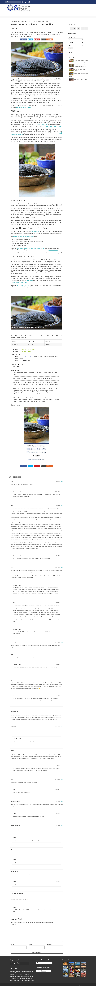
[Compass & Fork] (19, 8)
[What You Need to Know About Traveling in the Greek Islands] (65, 967)
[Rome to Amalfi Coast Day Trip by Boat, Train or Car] (71, 963)
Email (31, 944)
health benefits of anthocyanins (23, 236)
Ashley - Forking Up (15, 825)
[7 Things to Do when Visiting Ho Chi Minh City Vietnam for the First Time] (83, 971)
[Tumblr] (35, 2)
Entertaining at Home (23, 21)
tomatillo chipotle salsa (20, 282)
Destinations (14, 21)
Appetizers (24, 349)
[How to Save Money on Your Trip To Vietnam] (83, 967)
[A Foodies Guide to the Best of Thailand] (65, 963)
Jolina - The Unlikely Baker (17, 893)
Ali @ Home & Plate (15, 801)
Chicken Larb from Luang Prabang (80, 70)
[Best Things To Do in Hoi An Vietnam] (71, 971)
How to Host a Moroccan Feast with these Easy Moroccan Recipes (78, 75)
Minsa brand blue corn (23, 285)
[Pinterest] (32, 2)
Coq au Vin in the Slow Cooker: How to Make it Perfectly (81, 61)
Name (13, 944)
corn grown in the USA (41, 124)
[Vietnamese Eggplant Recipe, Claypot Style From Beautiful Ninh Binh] (77, 971)
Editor (14, 766)
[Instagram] (28, 2)
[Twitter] (25, 2)
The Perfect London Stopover (80, 79)
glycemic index (53, 250)
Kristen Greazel (14, 871)
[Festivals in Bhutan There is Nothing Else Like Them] (71, 967)
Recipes (47, 21)
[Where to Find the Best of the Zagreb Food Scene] (65, 975)
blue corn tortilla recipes (23, 107)
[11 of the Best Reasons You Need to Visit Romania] (83, 963)
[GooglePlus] (21, 963)
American (23, 351)
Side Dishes (31, 349)
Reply (62, 481)
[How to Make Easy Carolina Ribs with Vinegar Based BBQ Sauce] (83, 975)
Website (49, 944)
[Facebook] (22, 2)
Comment (14, 924)
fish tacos (30, 280)
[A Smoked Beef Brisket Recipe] (71, 975)
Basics (29, 351)
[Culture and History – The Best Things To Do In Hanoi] (65, 971)
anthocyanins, (35, 231)
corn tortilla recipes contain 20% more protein (30, 248)
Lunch (31, 21)
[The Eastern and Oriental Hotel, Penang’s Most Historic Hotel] (77, 963)
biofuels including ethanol (53, 126)
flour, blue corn (27, 356)
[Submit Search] (6, 2)
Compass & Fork (17, 491)
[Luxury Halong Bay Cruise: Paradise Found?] (77, 967)
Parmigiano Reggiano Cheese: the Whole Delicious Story (81, 65)
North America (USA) (39, 21)
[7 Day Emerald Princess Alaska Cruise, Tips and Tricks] (77, 975)
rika (11, 849)
